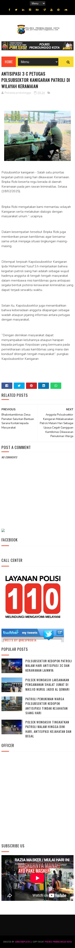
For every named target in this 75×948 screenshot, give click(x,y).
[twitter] (16, 10)
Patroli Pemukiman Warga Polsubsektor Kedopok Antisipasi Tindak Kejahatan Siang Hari (46, 705)
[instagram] (30, 10)
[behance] (37, 10)
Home (8, 61)
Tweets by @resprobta (19, 640)
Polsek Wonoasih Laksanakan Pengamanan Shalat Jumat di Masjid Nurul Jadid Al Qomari (47, 684)
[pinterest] (58, 10)
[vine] (44, 10)
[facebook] (9, 10)
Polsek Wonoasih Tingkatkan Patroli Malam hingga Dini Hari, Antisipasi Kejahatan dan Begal (48, 729)
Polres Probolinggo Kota (58, 941)
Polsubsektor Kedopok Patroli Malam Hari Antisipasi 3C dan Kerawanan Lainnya (48, 665)
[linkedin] (23, 10)
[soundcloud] (66, 10)
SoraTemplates (23, 941)
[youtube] (51, 10)
